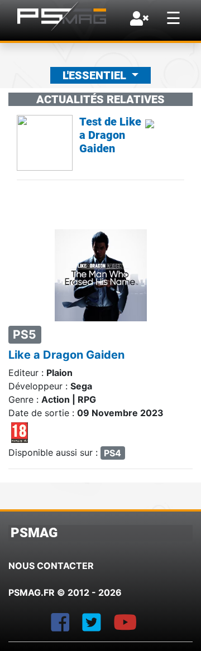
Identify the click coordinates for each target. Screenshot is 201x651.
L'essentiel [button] (96, 75)
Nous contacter (51, 565)
